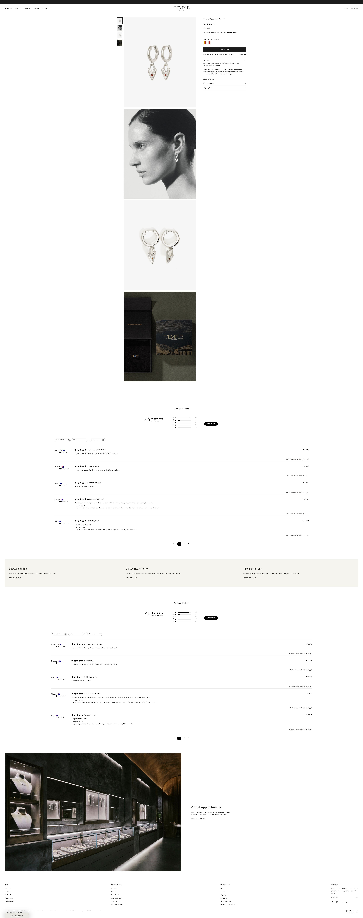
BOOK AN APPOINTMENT (198, 818)
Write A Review (211, 423)
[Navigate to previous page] (174, 543)
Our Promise (8, 895)
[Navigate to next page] (189, 543)
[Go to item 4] (120, 42)
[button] (17, 915)
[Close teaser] (28, 914)
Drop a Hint (242, 54)
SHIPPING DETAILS (15, 577)
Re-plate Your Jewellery (227, 904)
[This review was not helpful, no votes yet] (307, 459)
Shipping (223, 895)
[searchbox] (60, 439)
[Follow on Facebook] (332, 902)
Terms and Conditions (117, 904)
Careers (113, 892)
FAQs (222, 888)
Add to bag (225, 49)
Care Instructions (225, 901)
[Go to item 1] (120, 20)
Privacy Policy (115, 901)
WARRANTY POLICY (249, 577)
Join (357, 897)
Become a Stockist (116, 898)
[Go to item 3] (120, 35)
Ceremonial (27, 8)
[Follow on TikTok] (347, 902)
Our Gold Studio (9, 901)
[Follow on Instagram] (337, 902)
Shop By (17, 8)
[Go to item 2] (120, 28)
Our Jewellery (9, 898)
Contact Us (223, 898)
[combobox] (80, 440)
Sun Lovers (114, 888)
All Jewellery (8, 8)
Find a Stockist (115, 895)
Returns (222, 892)
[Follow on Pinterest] (342, 902)
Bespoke (36, 8)
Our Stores (8, 892)
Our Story (7, 888)
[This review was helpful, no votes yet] (303, 459)
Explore (45, 8)
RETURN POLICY (131, 577)
